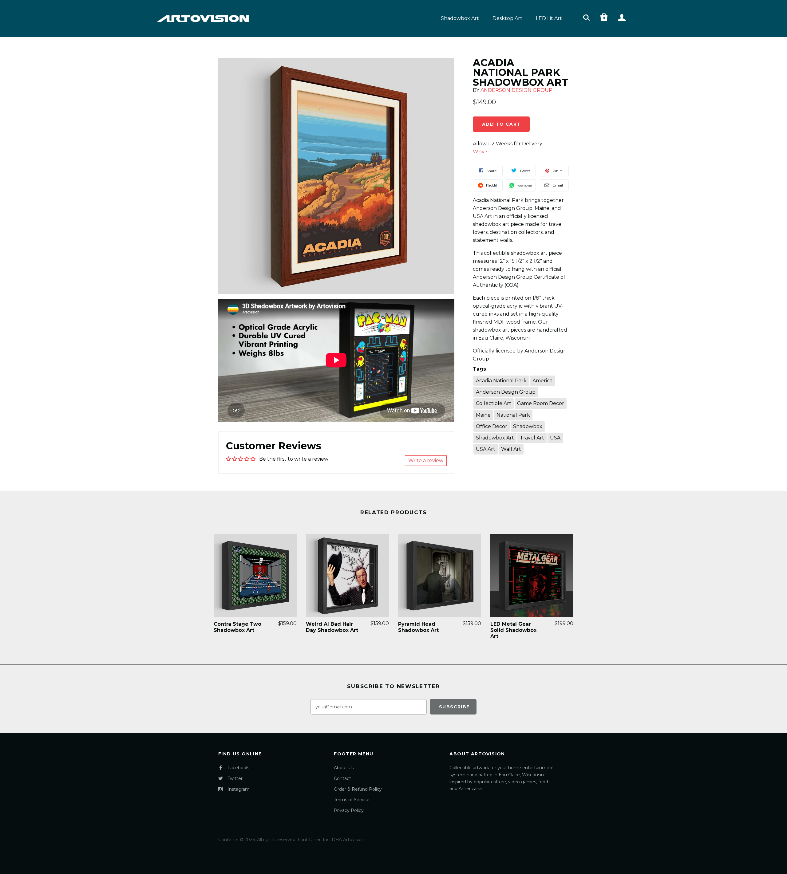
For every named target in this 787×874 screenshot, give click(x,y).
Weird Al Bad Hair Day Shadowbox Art (332, 627)
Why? (480, 152)
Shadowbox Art (460, 18)
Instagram (238, 789)
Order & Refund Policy (358, 789)
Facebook (238, 767)
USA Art (485, 449)
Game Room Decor (540, 403)
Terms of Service (352, 799)
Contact (342, 778)
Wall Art (511, 449)
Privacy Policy (349, 810)
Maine (483, 415)
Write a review (425, 460)
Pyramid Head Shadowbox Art (418, 627)
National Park (513, 415)
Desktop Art (507, 18)
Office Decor (491, 426)
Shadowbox (527, 426)
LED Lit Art (549, 18)
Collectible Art (493, 403)
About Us (344, 767)
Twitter (235, 778)
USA (555, 438)
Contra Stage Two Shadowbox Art (237, 627)
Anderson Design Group (516, 90)
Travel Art (532, 438)
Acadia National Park (501, 381)
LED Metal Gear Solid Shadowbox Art (513, 630)
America (542, 381)
